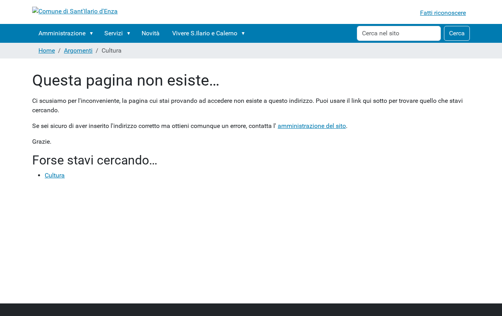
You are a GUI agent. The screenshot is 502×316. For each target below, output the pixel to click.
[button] (93, 33)
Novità (151, 33)
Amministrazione (61, 33)
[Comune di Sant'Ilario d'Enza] (75, 11)
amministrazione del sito (312, 126)
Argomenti (78, 50)
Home (46, 50)
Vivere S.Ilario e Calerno (204, 33)
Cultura (55, 175)
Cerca (457, 33)
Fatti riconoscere (443, 12)
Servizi (113, 33)
